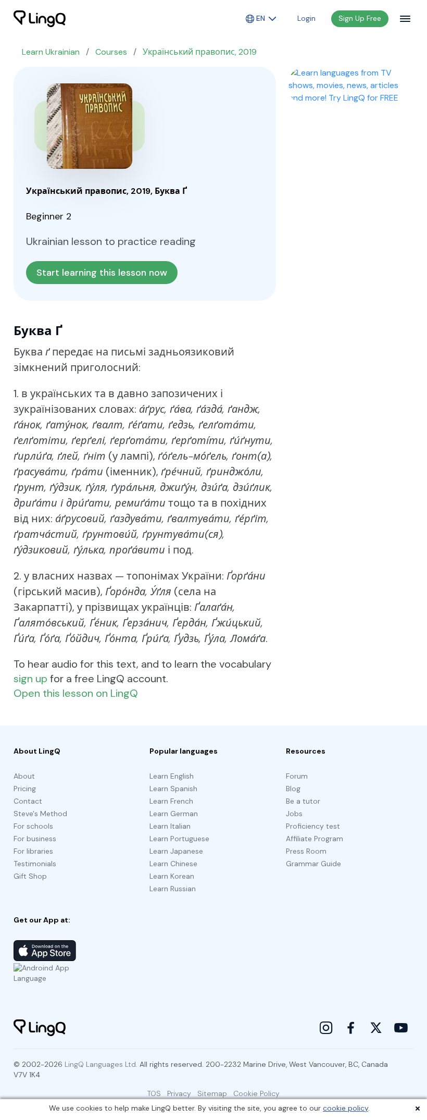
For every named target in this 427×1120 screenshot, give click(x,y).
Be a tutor (303, 801)
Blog (293, 788)
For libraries (33, 851)
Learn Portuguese (179, 838)
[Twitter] (375, 1027)
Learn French (171, 801)
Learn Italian (170, 826)
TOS (154, 1093)
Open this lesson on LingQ (76, 693)
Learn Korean (171, 876)
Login (306, 18)
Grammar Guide (313, 863)
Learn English (171, 776)
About (24, 776)
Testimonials (35, 863)
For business (35, 838)
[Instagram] (325, 1027)
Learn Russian (172, 888)
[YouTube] (400, 1027)
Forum (297, 776)
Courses (111, 51)
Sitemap (212, 1093)
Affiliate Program (314, 838)
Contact (28, 801)
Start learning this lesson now (101, 272)
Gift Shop (30, 876)
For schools (33, 826)
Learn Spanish (173, 788)
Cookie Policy (256, 1093)
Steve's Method (40, 813)
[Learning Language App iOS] (45, 950)
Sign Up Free (359, 18)
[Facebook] (350, 1027)
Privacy (179, 1093)
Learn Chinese (173, 863)
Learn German (173, 813)
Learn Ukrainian (51, 51)
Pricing (25, 788)
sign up (30, 678)
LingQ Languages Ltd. (101, 1064)
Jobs (294, 813)
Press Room (306, 851)
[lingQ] (40, 18)
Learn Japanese (176, 851)
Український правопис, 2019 (200, 51)
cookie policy (345, 1108)
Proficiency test (313, 826)
